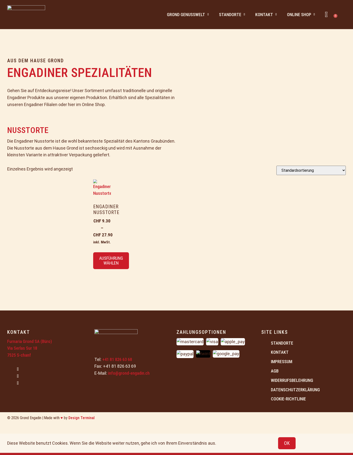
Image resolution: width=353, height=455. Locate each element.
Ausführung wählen (111, 260)
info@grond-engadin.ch (129, 373)
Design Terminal (81, 418)
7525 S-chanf (19, 355)
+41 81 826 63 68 (117, 359)
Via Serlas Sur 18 (22, 348)
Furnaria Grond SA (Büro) (29, 341)
